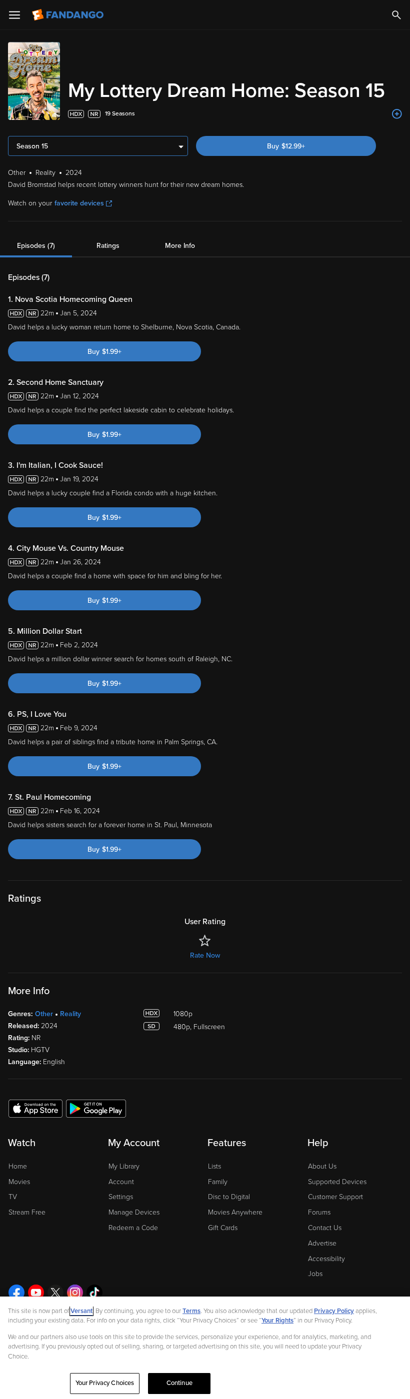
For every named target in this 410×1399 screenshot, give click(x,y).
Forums (319, 1212)
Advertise (322, 1243)
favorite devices (79, 203)
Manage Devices (134, 1212)
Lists (214, 1166)
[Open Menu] (15, 15)
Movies (19, 1182)
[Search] (396, 15)
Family (218, 1182)
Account (121, 1182)
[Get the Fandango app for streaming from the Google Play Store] (96, 1108)
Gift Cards (223, 1228)
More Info (180, 245)
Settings (120, 1197)
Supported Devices (337, 1182)
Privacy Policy (334, 1311)
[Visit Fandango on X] (55, 1292)
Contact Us (325, 1228)
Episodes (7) (36, 245)
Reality (70, 1014)
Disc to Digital (229, 1197)
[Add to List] (397, 114)
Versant (81, 1311)
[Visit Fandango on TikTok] (94, 1292)
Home (17, 1166)
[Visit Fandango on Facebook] (16, 1292)
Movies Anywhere (235, 1212)
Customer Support (335, 1197)
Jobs (315, 1274)
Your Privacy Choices (105, 1383)
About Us (322, 1166)
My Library (124, 1166)
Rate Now (205, 955)
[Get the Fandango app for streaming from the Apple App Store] (35, 1108)
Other (44, 1014)
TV (12, 1197)
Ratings (108, 245)
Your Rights (278, 1321)
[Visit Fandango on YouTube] (36, 1292)
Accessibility (326, 1259)
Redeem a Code (133, 1228)
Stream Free (27, 1212)
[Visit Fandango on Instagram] (75, 1292)
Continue (179, 1383)
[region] (205, 1348)
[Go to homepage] (69, 15)
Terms (191, 1311)
